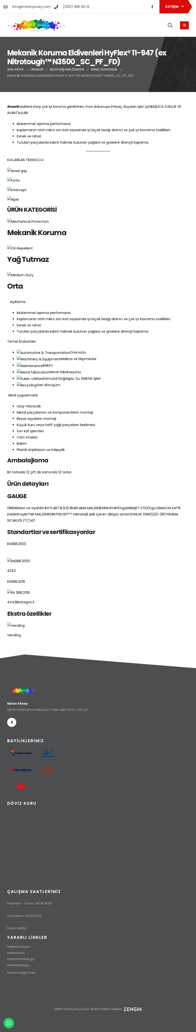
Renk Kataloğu (18, 965)
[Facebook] (152, 6)
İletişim (172, 7)
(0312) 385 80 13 (76, 6)
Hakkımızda (16, 953)
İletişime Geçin (18, 947)
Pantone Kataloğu (21, 959)
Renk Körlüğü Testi (21, 973)
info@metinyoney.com (31, 6)
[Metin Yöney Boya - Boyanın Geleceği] (36, 25)
